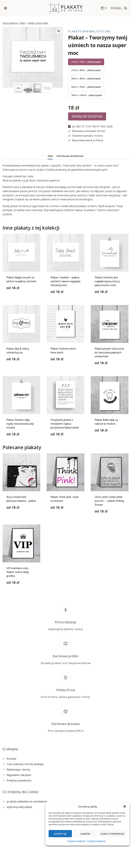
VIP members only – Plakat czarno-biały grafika (18, 572)
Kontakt (11, 758)
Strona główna (10, 23)
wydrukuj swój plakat (19, 807)
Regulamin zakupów (19, 775)
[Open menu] (5, 8)
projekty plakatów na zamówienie (27, 801)
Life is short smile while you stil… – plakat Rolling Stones (109, 500)
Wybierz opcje (14, 297)
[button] (124, 806)
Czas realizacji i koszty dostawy (25, 764)
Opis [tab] (50, 155)
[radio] (86, 62)
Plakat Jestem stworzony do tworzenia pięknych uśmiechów (109, 352)
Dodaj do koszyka (87, 116)
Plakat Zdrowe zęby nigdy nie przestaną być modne (20, 423)
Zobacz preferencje (112, 833)
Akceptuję (60, 833)
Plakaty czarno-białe (38, 23)
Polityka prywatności (76, 841)
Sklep (22, 23)
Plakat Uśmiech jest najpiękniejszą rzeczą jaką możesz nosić (107, 281)
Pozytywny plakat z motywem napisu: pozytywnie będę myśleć (64, 423)
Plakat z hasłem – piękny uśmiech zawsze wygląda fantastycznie (65, 281)
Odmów (85, 833)
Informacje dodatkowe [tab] (70, 155)
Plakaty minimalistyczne (89, 31)
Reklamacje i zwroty (18, 769)
